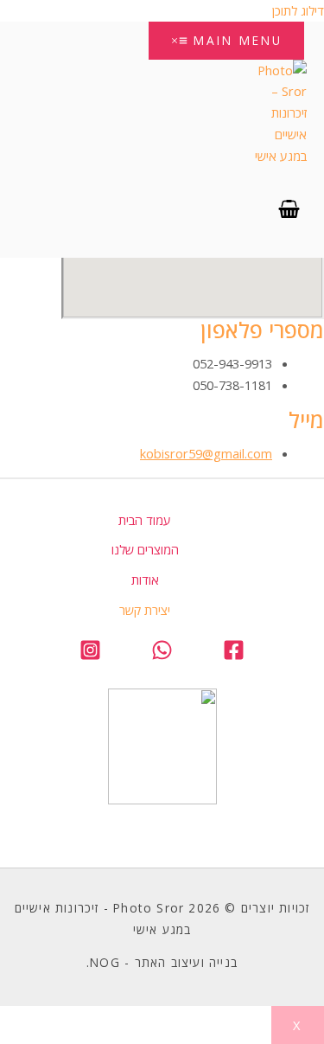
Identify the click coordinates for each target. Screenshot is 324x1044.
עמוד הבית (144, 519)
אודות (145, 579)
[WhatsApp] (162, 656)
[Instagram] (90, 656)
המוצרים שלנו (145, 549)
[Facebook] (234, 656)
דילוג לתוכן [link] (298, 10)
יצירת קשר (144, 609)
